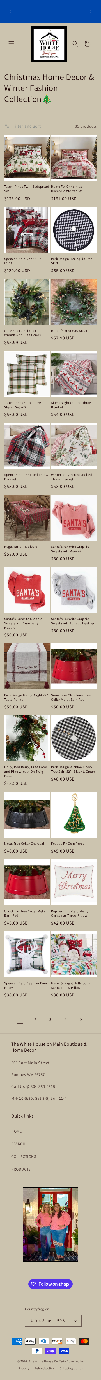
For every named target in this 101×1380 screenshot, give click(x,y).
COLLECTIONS (23, 1156)
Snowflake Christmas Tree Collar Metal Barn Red (71, 697)
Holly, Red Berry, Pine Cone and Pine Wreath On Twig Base (25, 771)
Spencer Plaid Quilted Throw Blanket (26, 476)
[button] (11, 44)
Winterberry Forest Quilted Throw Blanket (72, 476)
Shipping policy (71, 1368)
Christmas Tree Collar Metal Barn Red (25, 913)
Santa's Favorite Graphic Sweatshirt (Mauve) (70, 548)
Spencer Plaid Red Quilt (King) (22, 261)
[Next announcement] (90, 11)
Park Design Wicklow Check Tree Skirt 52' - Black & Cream (73, 769)
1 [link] (20, 1019)
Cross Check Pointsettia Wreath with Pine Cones (22, 332)
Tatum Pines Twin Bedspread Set (26, 188)
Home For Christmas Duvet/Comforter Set (66, 188)
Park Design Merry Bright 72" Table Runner (26, 697)
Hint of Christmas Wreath (70, 330)
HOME (16, 1131)
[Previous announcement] (10, 11)
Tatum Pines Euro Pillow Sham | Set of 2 (22, 404)
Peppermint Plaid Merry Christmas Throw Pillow (69, 913)
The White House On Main (47, 1361)
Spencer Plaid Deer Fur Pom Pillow (25, 985)
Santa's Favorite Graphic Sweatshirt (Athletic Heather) (73, 621)
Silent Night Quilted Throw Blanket (71, 404)
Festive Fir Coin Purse (67, 843)
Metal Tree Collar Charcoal (24, 843)
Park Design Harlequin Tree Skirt (72, 261)
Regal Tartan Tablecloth (22, 546)
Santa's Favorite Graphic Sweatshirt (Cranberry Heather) (23, 623)
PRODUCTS (21, 1169)
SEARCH (18, 1143)
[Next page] (81, 1019)
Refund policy (44, 1368)
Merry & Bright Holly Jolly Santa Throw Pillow (70, 985)
